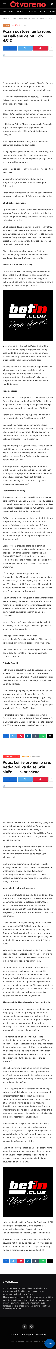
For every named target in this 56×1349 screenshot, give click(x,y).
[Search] (52, 4)
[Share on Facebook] (10, 48)
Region (32, 12)
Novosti (21, 12)
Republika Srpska (11, 756)
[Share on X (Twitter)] (25, 48)
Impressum (27, 1335)
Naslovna (8, 12)
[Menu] (4, 4)
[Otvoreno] (28, 4)
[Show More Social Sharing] (50, 48)
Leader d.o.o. (40, 1341)
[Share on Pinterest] (40, 48)
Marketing (41, 1335)
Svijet (43, 12)
